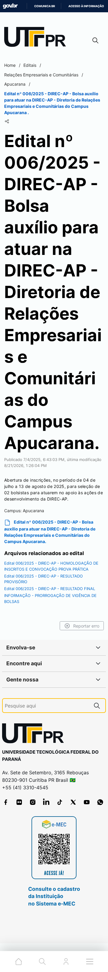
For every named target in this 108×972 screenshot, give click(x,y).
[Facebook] (5, 802)
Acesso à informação (86, 6)
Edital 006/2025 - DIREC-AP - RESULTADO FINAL (49, 588)
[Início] (37, 38)
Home (10, 65)
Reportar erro (86, 625)
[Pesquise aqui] (96, 705)
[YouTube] (86, 802)
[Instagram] (32, 802)
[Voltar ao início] (35, 734)
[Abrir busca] (95, 40)
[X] (73, 802)
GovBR (10, 6)
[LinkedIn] (46, 802)
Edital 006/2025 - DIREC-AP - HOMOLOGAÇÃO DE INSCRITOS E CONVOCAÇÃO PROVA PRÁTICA (51, 566)
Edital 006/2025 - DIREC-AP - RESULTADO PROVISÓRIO (43, 579)
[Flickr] (19, 802)
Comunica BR (44, 6)
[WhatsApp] (100, 802)
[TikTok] (59, 802)
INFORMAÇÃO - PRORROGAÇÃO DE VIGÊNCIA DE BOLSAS (50, 598)
